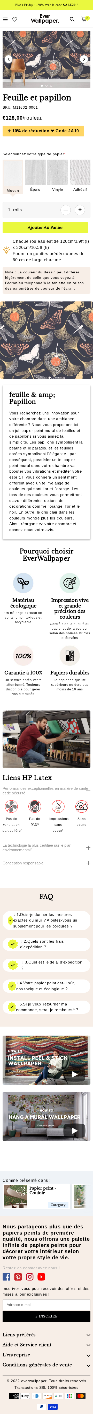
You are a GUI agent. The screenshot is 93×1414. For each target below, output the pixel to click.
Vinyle (57, 189)
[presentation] (8, 59)
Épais (35, 189)
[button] (42, 86)
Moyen (13, 190)
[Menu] (5, 18)
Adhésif (80, 189)
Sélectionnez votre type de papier (34, 154)
